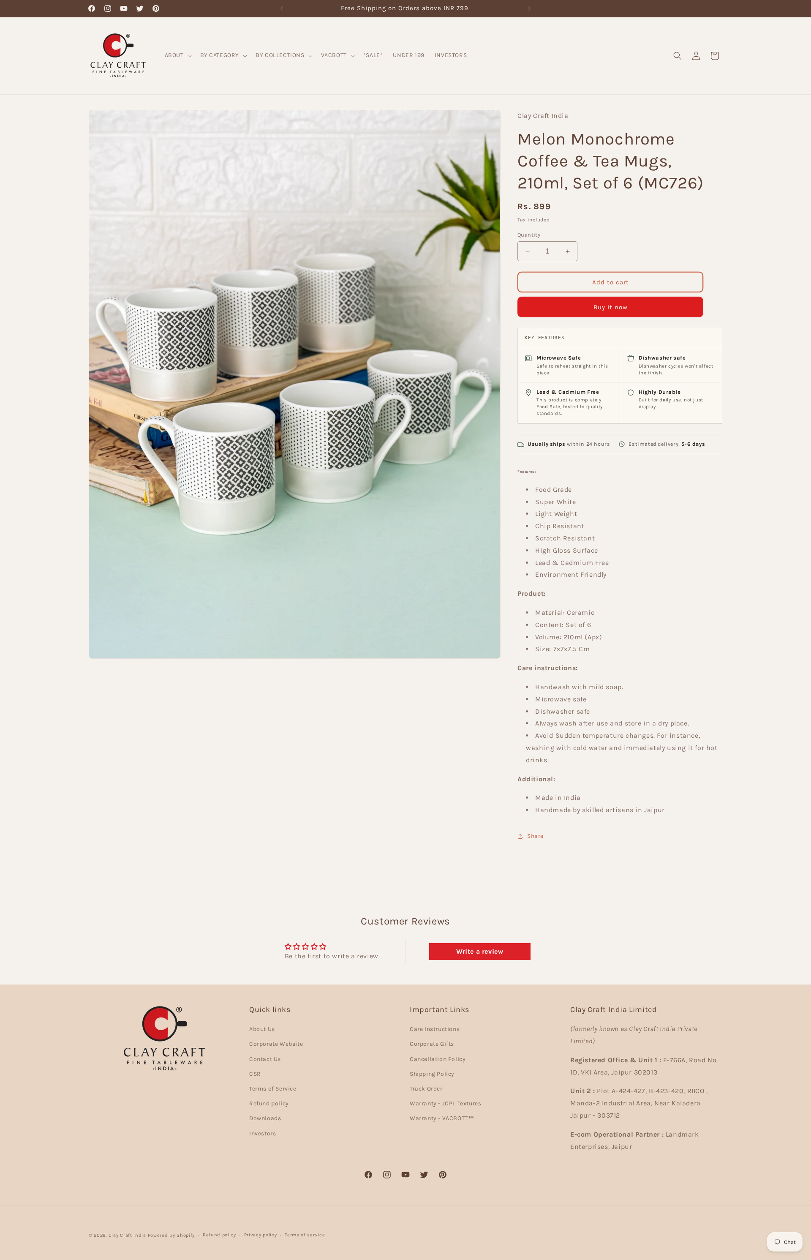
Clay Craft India (127, 1235)
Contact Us (265, 1059)
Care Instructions (435, 1029)
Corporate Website (276, 1043)
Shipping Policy (432, 1073)
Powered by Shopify (171, 1235)
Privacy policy (260, 1235)
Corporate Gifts (432, 1043)
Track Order (426, 1088)
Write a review (479, 951)
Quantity (528, 235)
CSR (255, 1073)
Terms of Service (273, 1088)
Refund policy (269, 1103)
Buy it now (610, 307)
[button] (177, 55)
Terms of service (305, 1235)
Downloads (265, 1118)
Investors (262, 1133)
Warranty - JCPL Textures (445, 1103)
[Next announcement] (529, 8)
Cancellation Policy (437, 1059)
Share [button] (535, 836)
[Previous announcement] (281, 8)
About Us (262, 1029)
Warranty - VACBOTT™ (442, 1118)
